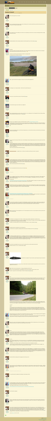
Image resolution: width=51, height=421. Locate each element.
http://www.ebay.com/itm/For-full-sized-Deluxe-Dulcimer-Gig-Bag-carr (18, 180)
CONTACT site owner (43, 418)
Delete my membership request (42, 419)
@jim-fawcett (7, 197)
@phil (7, 143)
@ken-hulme (7, 83)
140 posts (7, 29)
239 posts (7, 54)
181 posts (7, 101)
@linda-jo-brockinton (7, 135)
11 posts (7, 110)
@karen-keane (7, 108)
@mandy (7, 117)
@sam (7, 369)
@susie (7, 19)
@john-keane (7, 100)
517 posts (7, 181)
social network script (41, 420)
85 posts (7, 173)
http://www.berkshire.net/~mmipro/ (34, 121)
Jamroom (45, 420)
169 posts (7, 370)
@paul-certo (7, 125)
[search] (45, 2)
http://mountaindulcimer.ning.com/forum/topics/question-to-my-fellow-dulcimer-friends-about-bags (22, 386)
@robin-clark (7, 53)
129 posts (7, 144)
